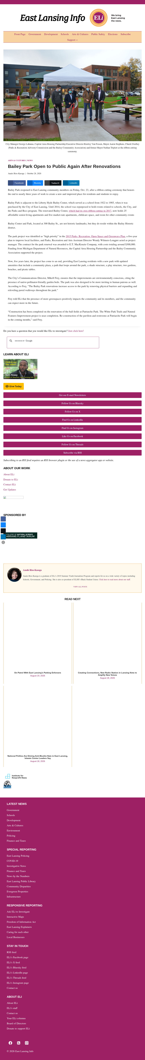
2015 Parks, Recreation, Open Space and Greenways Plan (95, 236)
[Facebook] (10, 1043)
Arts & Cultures (80, 34)
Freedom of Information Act (21, 921)
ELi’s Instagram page (18, 982)
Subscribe (126, 34)
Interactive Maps (15, 916)
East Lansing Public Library (21, 881)
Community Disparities (19, 886)
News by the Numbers (18, 876)
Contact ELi (9, 484)
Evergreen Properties (17, 891)
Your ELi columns (16, 1018)
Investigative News (16, 866)
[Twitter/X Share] (3, 530)
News (30, 160)
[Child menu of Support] (72, 40)
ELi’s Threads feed (16, 977)
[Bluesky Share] (3, 524)
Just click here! (76, 330)
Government (35, 34)
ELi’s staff (12, 1008)
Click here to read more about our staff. (115, 579)
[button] (3, 542)
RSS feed (11, 952)
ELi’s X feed (13, 962)
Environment (13, 830)
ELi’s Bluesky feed (16, 967)
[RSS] (18, 1043)
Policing (11, 835)
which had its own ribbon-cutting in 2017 (90, 210)
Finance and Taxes (16, 840)
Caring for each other (18, 932)
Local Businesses (15, 937)
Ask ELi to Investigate (18, 911)
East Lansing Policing (18, 855)
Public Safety (98, 34)
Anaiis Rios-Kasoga (16, 173)
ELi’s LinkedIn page (17, 972)
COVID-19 (12, 860)
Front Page (19, 34)
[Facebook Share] (3, 518)
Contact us (12, 988)
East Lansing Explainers (19, 927)
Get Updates (9, 489)
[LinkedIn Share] (3, 536)
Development (51, 34)
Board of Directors (16, 1023)
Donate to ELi (10, 479)
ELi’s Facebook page (17, 957)
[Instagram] (26, 1043)
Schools (65, 34)
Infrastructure (14, 896)
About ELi (8, 474)
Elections (113, 34)
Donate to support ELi (18, 1028)
